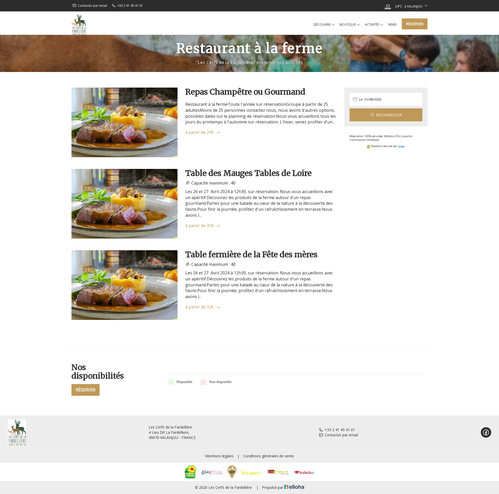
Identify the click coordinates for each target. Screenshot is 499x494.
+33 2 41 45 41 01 (340, 429)
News (392, 24)
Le (361, 99)
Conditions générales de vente (268, 455)
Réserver (414, 23)
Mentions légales (219, 455)
